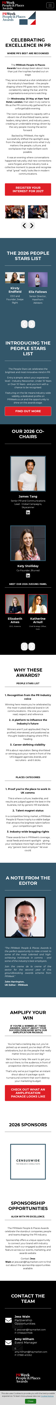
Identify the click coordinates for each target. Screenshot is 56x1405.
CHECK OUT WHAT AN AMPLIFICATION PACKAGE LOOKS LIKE (28, 1093)
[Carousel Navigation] (28, 226)
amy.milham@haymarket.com (31, 1352)
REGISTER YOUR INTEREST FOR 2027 (28, 189)
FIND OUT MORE (28, 411)
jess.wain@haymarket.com (31, 1329)
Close (30, 1401)
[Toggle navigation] (50, 5)
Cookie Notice (47, 1396)
